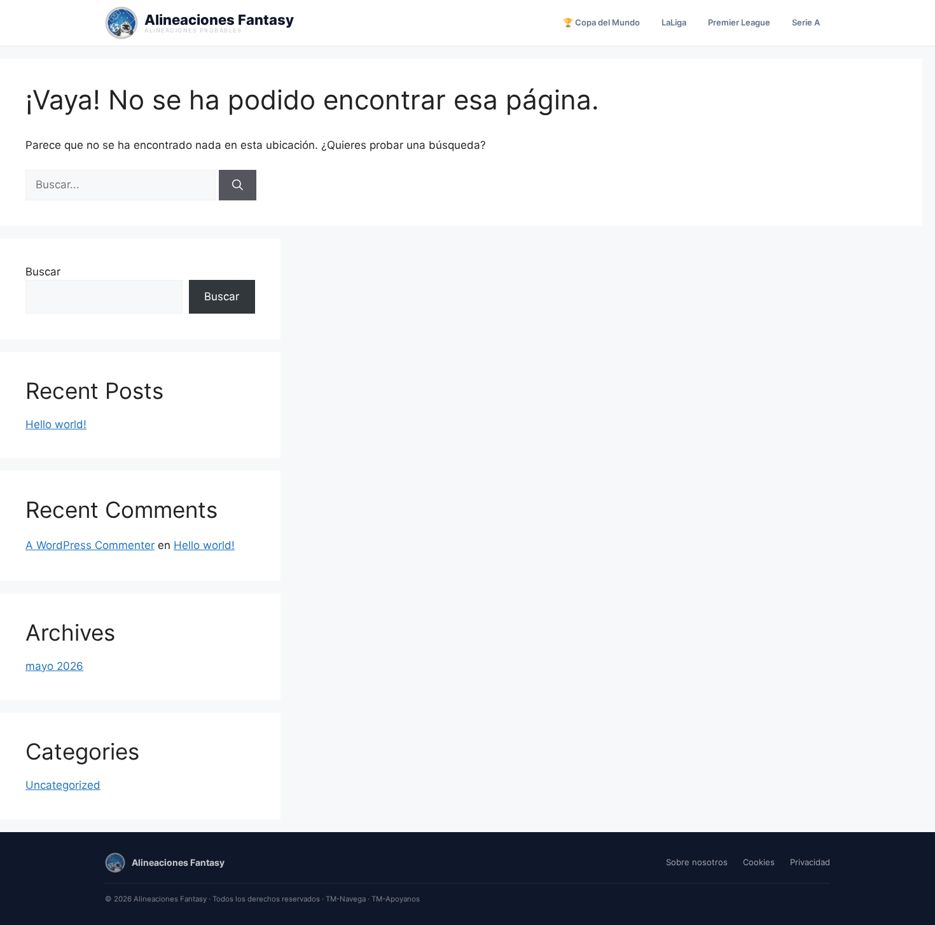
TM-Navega (346, 898)
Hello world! (56, 424)
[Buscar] (237, 185)
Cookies (759, 862)
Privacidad (810, 862)
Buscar (42, 271)
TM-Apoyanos (395, 898)
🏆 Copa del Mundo (601, 22)
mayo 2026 (54, 666)
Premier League (739, 22)
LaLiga (673, 22)
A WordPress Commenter (90, 545)
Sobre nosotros (697, 862)
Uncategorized (62, 785)
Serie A (806, 22)
